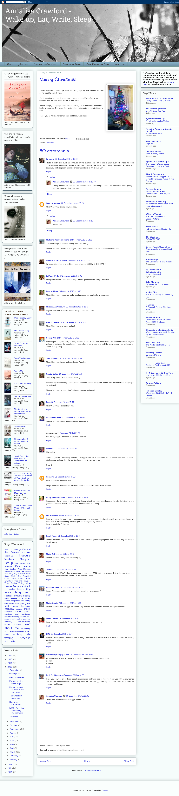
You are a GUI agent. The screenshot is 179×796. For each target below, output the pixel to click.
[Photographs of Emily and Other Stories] (9, 443)
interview (9, 609)
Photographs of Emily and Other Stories (21, 441)
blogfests (8, 596)
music (27, 609)
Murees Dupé (152, 259)
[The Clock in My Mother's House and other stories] (9, 413)
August (13, 733)
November (15, 721)
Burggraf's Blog (153, 383)
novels (18, 611)
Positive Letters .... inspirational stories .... (157, 190)
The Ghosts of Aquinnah (15, 697)
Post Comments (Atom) (92, 770)
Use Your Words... (154, 151)
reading (19, 619)
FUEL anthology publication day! (159, 229)
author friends (16, 589)
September (15, 729)
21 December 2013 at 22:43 (63, 554)
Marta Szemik (52, 603)
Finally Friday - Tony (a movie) (158, 101)
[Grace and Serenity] (9, 388)
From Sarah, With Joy (156, 201)
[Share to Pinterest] (87, 139)
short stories (12, 624)
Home (10, 64)
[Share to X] (82, 139)
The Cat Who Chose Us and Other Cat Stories (23, 507)
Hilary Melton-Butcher (55, 497)
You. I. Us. (120, 64)
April (12, 748)
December (15, 670)
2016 (10, 655)
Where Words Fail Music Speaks (22, 492)
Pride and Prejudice (22, 581)
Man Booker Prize (13, 569)
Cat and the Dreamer (46, 64)
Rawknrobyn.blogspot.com (58, 655)
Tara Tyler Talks (153, 141)
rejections (26, 619)
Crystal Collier (52, 374)
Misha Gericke (17, 571)
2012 (10, 764)
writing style (9, 641)
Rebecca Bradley (154, 391)
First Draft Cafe (153, 342)
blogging (18, 595)
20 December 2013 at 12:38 (79, 260)
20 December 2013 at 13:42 (77, 307)
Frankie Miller (52, 515)
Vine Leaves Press (17, 585)
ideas (15, 606)
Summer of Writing (153, 355)
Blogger (105, 790)
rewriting (8, 621)
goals (22, 603)
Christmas (50, 143)
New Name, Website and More (158, 375)
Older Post (128, 761)
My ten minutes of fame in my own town (16, 689)
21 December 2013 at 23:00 (64, 570)
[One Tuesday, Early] (9, 322)
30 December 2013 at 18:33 (73, 675)
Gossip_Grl (51, 338)
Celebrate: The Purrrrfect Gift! (158, 365)
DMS (48, 634)
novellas (8, 612)
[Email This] (77, 139)
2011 (10, 768)
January (14, 760)
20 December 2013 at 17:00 (73, 418)
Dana (48, 402)
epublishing (9, 603)
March (13, 752)
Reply (48, 171)
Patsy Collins (17, 578)
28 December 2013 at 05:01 (62, 634)
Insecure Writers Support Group (17, 559)
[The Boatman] (9, 430)
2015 (10, 659)
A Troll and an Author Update (157, 121)
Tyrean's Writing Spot (156, 119)
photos (27, 612)
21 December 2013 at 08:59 (77, 497)
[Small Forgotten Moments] (9, 347)
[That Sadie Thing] (9, 334)
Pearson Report (153, 317)
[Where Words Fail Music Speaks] (9, 495)
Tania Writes (152, 227)
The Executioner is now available (159, 262)
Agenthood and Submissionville (153, 271)
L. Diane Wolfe (52, 276)
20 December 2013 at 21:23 (68, 433)
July (12, 737)
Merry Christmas (16, 677)
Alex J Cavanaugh (12, 549)
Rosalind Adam (52, 588)
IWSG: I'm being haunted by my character (16, 710)
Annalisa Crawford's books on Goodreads (16, 313)
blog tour (22, 592)
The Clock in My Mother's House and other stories (23, 411)
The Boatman (20, 426)
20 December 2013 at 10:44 (84, 221)
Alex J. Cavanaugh (54, 322)
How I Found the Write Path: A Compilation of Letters (21, 459)
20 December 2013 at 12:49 (71, 276)
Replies (52, 177)
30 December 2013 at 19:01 (77, 696)
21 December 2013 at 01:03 (65, 449)
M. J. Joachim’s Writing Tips (159, 373)
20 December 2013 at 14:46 (70, 358)
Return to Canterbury (15, 703)
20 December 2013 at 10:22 (66, 159)
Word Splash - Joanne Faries (159, 98)
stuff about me (17, 626)
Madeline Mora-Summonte (57, 240)
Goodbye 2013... (16, 673)
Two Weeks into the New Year (158, 345)
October (14, 725)
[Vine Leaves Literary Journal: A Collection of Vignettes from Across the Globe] (9, 476)
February (14, 756)
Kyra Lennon (22, 566)
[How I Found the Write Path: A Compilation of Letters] (9, 460)
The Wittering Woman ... (157, 109)
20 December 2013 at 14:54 (70, 374)
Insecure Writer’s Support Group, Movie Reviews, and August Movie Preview (160, 178)
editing (27, 601)
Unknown (50, 477)
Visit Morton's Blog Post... (156, 111)
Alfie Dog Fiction (11, 534)
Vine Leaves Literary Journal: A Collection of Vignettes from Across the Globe (23, 476)
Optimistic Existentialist (56, 260)
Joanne (49, 570)
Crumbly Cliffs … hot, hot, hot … (159, 194)
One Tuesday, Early (22, 318)
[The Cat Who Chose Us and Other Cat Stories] (9, 509)
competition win (17, 601)
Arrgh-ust (149, 144)
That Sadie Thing (72, 64)
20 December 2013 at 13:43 (74, 322)
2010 (10, 772)
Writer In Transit (153, 214)
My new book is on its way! (16, 682)
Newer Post (45, 761)
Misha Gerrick (52, 619)
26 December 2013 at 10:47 (70, 619)
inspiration (25, 606)
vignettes (20, 631)
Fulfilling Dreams (154, 353)
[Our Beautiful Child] (9, 400)
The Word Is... (152, 237)
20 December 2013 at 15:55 (62, 402)
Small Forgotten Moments (21, 344)
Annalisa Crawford (61, 182)
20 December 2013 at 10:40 (84, 182)
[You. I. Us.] (9, 375)
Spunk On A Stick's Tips (157, 162)
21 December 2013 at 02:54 (66, 477)
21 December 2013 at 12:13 (70, 515)
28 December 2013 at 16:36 (81, 655)
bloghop (26, 596)
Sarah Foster (51, 536)
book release (10, 598)
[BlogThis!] (79, 139)
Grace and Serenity (22, 384)
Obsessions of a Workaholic (159, 330)
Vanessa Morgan (53, 203)
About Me (23, 64)
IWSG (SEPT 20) (153, 239)
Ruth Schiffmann (53, 675)
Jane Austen (19, 563)
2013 (10, 667)
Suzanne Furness (53, 418)
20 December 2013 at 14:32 (68, 338)
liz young (50, 159)
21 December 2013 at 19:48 (69, 536)
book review (24, 598)
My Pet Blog (151, 292)
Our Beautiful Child (97, 64)
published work (11, 614)
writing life (21, 634)
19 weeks (13, 716)
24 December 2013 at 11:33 (71, 588)
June (12, 740)
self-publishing (24, 621)
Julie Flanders (52, 358)
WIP (21, 586)
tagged (13, 631)
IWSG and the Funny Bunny (157, 284)
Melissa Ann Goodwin (55, 307)
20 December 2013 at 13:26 (70, 291)
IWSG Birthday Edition (155, 154)
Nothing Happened (153, 274)
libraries (19, 609)
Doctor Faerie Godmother (158, 247)
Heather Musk (52, 291)
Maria (48, 554)
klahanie (49, 449)
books (7, 601)
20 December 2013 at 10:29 (72, 203)
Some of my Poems (154, 133)
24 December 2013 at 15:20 (70, 603)
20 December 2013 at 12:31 (81, 240)
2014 (10, 663)
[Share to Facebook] (85, 139)
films (17, 603)
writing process (17, 638)
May (12, 744)
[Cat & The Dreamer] (9, 362)
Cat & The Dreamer (22, 358)
